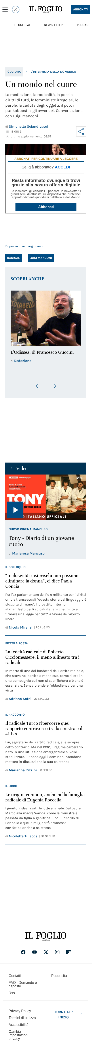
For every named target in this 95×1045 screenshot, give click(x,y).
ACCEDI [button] (62, 167)
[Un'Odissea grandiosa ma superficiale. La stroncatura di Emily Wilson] (46, 317)
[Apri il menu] (5, 9)
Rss (12, 990)
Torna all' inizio (63, 1012)
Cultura (14, 72)
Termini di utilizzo (22, 1015)
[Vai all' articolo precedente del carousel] (38, 383)
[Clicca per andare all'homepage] (45, 934)
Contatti (15, 973)
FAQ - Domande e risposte (23, 982)
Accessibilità (18, 1022)
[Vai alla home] (46, 9)
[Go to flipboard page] (68, 949)
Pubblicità (59, 973)
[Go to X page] (46, 949)
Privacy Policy (20, 1008)
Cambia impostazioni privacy (18, 1032)
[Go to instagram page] (57, 949)
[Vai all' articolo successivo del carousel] (53, 383)
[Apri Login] (15, 9)
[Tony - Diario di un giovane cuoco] (45, 495)
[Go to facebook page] (23, 949)
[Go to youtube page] (34, 949)
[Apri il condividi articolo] (81, 131)
